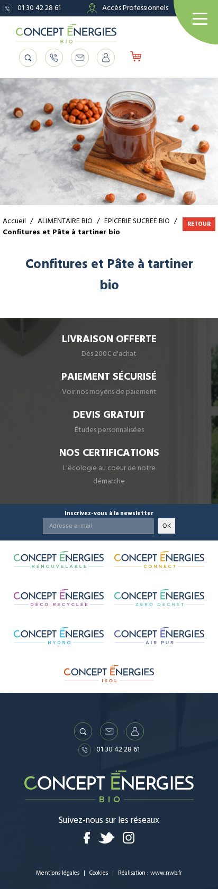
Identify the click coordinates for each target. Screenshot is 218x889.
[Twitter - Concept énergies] (106, 838)
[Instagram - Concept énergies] (128, 838)
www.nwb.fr (166, 873)
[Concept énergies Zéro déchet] (159, 597)
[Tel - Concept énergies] (54, 58)
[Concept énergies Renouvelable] (59, 559)
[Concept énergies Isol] (108, 673)
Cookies (98, 873)
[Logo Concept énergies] (66, 33)
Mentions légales (57, 873)
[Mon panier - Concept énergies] (135, 57)
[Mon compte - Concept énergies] (106, 58)
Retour (199, 224)
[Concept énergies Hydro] (59, 635)
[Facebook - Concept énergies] (87, 838)
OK (166, 525)
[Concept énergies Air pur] (159, 635)
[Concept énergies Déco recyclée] (59, 597)
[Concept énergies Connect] (159, 559)
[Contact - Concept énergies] (80, 58)
